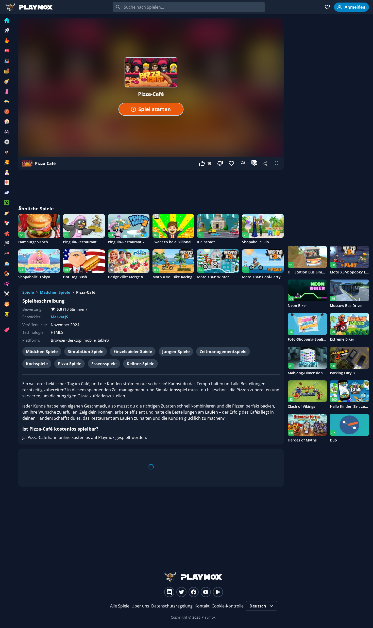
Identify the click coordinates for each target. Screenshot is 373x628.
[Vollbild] (277, 163)
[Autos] (6, 101)
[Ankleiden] (6, 91)
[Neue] (6, 30)
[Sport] (6, 273)
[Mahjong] (6, 182)
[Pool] (6, 223)
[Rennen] (6, 243)
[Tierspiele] (6, 304)
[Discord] (169, 592)
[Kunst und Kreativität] (6, 162)
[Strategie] (6, 294)
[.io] (6, 50)
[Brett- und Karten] (6, 121)
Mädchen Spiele (55, 292)
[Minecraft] (6, 202)
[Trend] (6, 40)
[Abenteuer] (6, 71)
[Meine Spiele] (327, 7)
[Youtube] (206, 592)
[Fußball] (6, 141)
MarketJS (59, 316)
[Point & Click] (6, 212)
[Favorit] (232, 163)
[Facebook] (194, 592)
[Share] (265, 163)
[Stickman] (6, 283)
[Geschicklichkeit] (6, 152)
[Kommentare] (254, 163)
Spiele (28, 292)
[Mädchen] (6, 172)
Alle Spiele (119, 606)
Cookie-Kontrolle (228, 606)
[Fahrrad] (6, 131)
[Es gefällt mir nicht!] (221, 163)
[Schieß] (6, 253)
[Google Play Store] (218, 592)
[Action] (6, 81)
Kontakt (202, 606)
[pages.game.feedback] (243, 163)
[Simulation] (6, 263)
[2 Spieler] (6, 60)
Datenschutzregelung (172, 606)
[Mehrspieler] (6, 192)
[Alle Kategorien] (6, 329)
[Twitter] (181, 592)
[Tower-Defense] (6, 314)
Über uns (140, 606)
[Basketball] (6, 111)
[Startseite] (6, 20)
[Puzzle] (6, 233)
